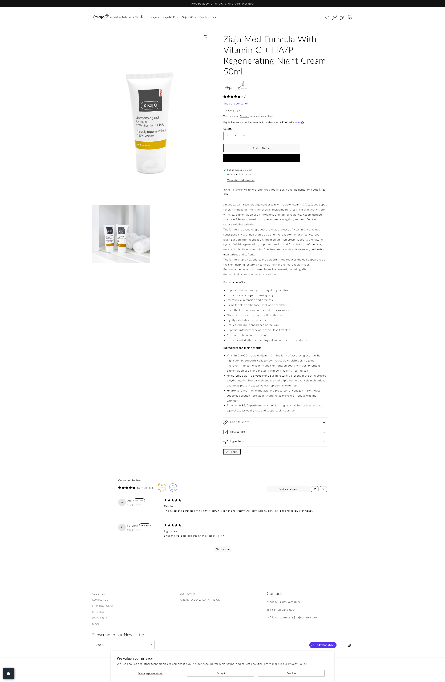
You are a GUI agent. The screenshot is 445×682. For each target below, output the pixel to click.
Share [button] (234, 451)
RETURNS (98, 611)
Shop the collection (236, 103)
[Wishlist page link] (327, 17)
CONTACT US (100, 599)
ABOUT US (98, 593)
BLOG (95, 624)
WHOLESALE (99, 618)
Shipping (244, 116)
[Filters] (314, 489)
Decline (291, 673)
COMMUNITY (188, 593)
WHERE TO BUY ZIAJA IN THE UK (200, 599)
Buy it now (262, 158)
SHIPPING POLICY (103, 605)
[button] (334, 17)
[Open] (8, 673)
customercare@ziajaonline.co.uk (296, 617)
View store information (240, 179)
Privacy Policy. (297, 663)
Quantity (227, 128)
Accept (220, 673)
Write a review (288, 489)
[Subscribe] (151, 645)
